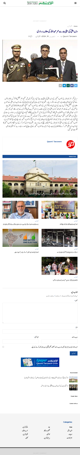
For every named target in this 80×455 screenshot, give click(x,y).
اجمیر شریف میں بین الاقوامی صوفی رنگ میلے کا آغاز (69, 224)
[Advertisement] (40, 12)
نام (76, 327)
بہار (49, 427)
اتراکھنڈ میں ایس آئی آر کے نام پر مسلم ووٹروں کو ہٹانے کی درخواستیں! (65, 280)
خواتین (48, 434)
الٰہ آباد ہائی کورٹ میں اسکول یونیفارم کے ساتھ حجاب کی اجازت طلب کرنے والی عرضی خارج (52, 193)
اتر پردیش (70, 430)
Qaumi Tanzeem (70, 36)
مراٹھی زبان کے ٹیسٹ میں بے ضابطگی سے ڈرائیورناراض (54, 385)
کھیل (27, 438)
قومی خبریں (69, 26)
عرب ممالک (25, 430)
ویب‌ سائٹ (75, 337)
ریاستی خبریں (47, 438)
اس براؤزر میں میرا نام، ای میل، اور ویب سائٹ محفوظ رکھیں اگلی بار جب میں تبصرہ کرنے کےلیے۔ (54, 347)
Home (76, 26)
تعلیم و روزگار (47, 430)
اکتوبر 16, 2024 (49, 36)
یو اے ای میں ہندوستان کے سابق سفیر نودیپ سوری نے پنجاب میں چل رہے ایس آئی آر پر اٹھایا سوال (20, 224)
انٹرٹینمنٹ (69, 438)
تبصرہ (76, 300)
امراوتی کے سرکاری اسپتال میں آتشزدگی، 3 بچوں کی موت (67, 252)
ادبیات (70, 434)
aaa (70, 427)
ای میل (36, 337)
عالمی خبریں (25, 427)
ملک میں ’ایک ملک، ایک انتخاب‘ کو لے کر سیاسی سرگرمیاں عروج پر (26, 252)
